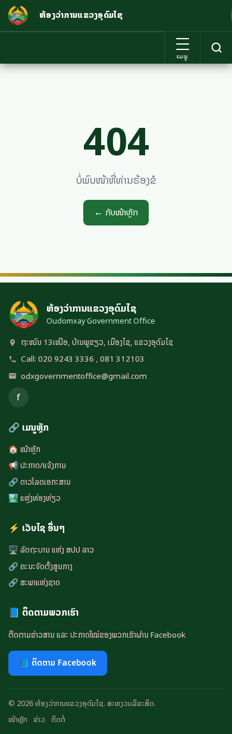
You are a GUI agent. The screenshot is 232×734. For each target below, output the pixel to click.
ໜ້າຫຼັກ (17, 720)
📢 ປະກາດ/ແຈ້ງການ (37, 465)
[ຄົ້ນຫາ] (216, 48)
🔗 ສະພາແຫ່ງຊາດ (34, 582)
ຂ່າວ (39, 720)
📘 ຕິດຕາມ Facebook (57, 662)
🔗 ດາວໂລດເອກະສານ (39, 481)
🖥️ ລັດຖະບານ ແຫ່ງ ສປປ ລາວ (51, 549)
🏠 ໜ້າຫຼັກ (24, 449)
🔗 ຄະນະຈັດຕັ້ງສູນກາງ (40, 566)
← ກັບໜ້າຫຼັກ (116, 212)
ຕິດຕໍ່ (58, 720)
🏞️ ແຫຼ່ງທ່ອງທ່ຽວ (34, 497)
